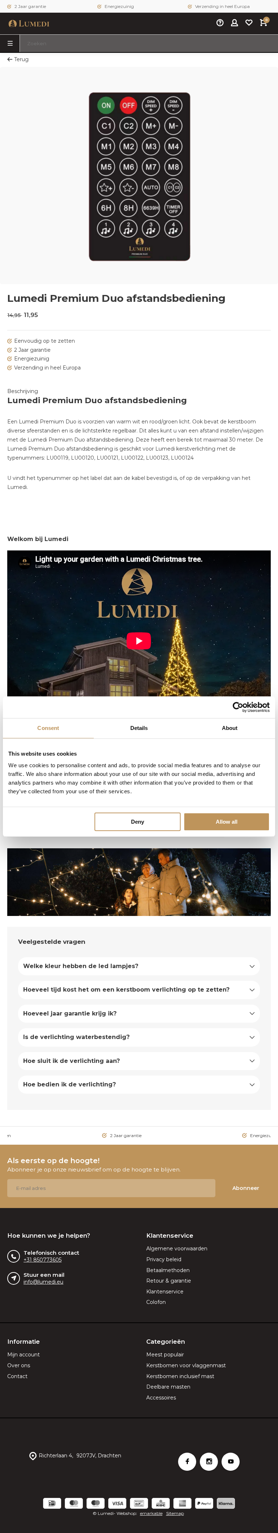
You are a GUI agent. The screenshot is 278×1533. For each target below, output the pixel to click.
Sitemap (175, 1513)
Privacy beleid (163, 1259)
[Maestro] (96, 1504)
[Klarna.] (226, 1504)
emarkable (151, 1513)
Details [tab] (139, 728)
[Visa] (117, 1504)
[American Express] (182, 1504)
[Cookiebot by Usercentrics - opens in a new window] (238, 707)
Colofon (156, 1302)
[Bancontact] (139, 1504)
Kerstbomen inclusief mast (180, 1376)
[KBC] (161, 1504)
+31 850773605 (43, 1260)
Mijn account (23, 1354)
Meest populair (165, 1354)
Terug (21, 59)
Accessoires (161, 1397)
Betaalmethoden (168, 1270)
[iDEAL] (52, 1504)
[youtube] (231, 1462)
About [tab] (230, 728)
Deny (137, 822)
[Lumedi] (29, 23)
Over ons (18, 1365)
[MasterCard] (74, 1504)
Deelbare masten (168, 1387)
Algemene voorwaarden (176, 1248)
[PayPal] (204, 1504)
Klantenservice (165, 1291)
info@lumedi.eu (43, 1282)
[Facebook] (187, 1462)
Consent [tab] (48, 728)
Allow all (226, 822)
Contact (17, 1376)
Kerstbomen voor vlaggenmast (186, 1365)
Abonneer (245, 1188)
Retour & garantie (168, 1281)
